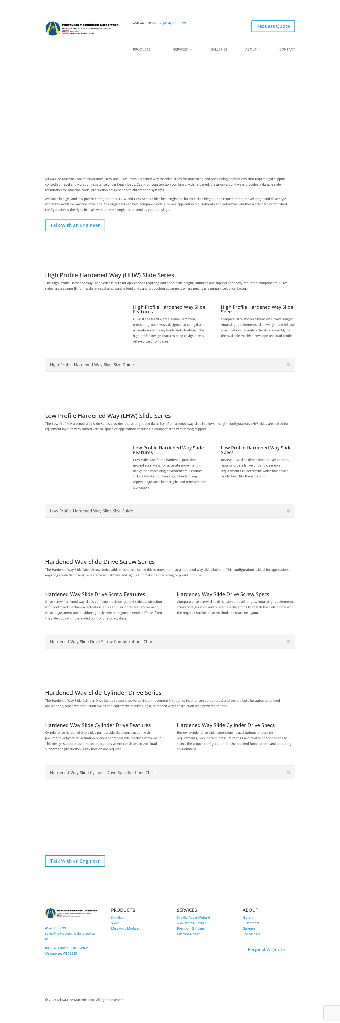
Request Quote (273, 26)
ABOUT (251, 49)
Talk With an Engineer (75, 225)
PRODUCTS (142, 49)
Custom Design (189, 934)
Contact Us (251, 934)
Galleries (249, 928)
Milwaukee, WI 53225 (61, 953)
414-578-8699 (55, 928)
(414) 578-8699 (174, 23)
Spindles (117, 917)
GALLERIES (218, 49)
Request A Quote (266, 949)
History (248, 917)
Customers (251, 923)
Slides (115, 923)
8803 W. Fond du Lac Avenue (67, 948)
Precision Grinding (190, 928)
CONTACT (287, 49)
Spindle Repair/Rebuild (193, 917)
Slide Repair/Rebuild (191, 923)
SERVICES (180, 49)
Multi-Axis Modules (125, 928)
